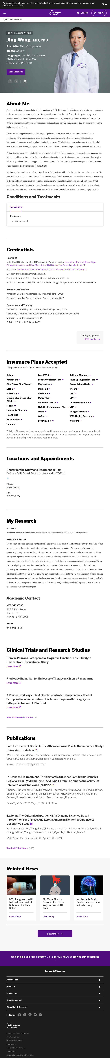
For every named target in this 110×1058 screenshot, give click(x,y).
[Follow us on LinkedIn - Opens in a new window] (40, 1014)
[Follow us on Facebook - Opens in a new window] (19, 1014)
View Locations (16, 72)
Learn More (12, 666)
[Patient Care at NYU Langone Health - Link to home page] (55, 13)
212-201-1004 (24, 63)
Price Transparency (13, 1037)
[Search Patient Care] (78, 13)
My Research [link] (21, 521)
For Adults (16, 207)
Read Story (15, 916)
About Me (18, 104)
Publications (21, 738)
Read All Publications (20, 848)
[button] (104, 4)
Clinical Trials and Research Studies (48, 650)
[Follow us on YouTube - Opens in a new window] (35, 1014)
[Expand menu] (100, 980)
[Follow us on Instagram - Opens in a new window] (30, 1014)
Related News (22, 869)
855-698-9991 (28, 1055)
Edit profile (91, 339)
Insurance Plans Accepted (37, 362)
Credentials (20, 250)
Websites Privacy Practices (16, 1048)
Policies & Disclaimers (14, 1040)
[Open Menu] (4, 12)
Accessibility (11, 1051)
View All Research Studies (21, 717)
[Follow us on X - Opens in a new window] (24, 1014)
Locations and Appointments (40, 458)
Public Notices (11, 1044)
